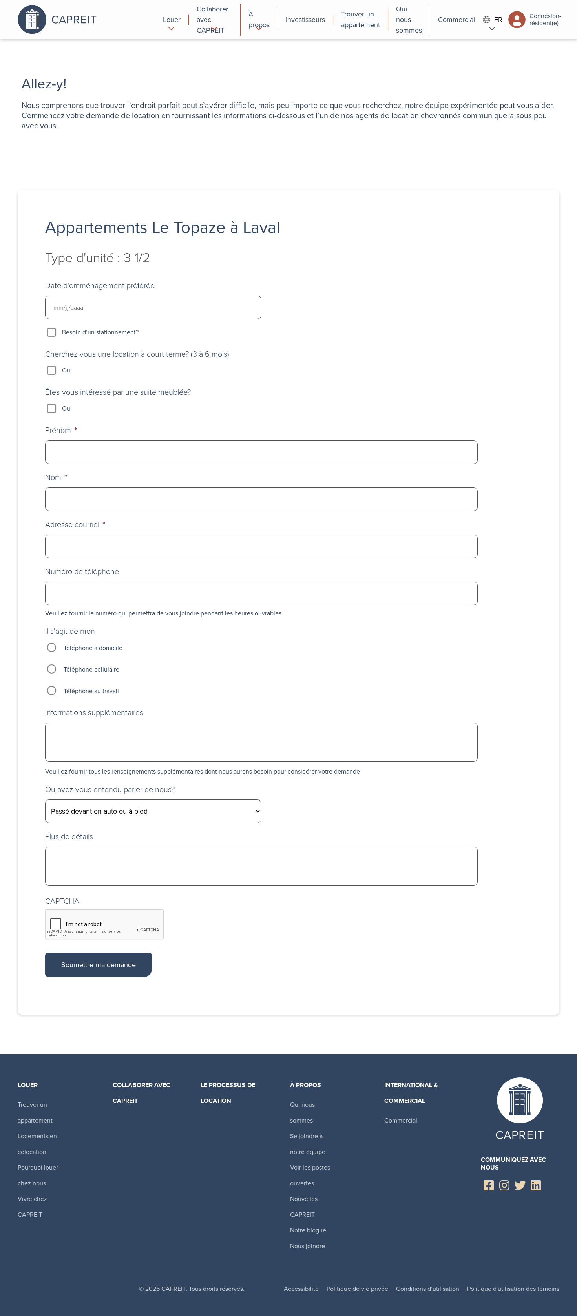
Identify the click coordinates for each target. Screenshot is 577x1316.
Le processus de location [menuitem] (228, 1093)
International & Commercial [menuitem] (411, 1093)
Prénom (61, 430)
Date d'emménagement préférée (100, 285)
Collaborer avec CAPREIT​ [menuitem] (141, 1093)
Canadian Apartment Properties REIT (86, 19)
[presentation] (104, 924)
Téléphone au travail (91, 690)
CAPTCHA (62, 901)
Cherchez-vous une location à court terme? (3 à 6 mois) (137, 354)
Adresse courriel (75, 524)
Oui (67, 370)
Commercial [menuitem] (400, 1120)
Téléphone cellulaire (91, 669)
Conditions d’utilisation (427, 1288)
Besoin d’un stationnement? (100, 332)
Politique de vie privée (357, 1288)
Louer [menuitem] (28, 1085)
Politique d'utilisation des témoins (513, 1288)
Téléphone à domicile (93, 647)
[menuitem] (172, 19)
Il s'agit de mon (70, 631)
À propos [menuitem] (305, 1085)
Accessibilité (301, 1288)
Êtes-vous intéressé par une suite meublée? (118, 392)
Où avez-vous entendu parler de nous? (110, 789)
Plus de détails (69, 836)
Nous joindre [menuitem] (307, 1245)
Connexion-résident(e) (544, 19)
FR (498, 20)
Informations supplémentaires (94, 712)
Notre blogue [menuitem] (308, 1230)
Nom (56, 477)
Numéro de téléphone (82, 571)
